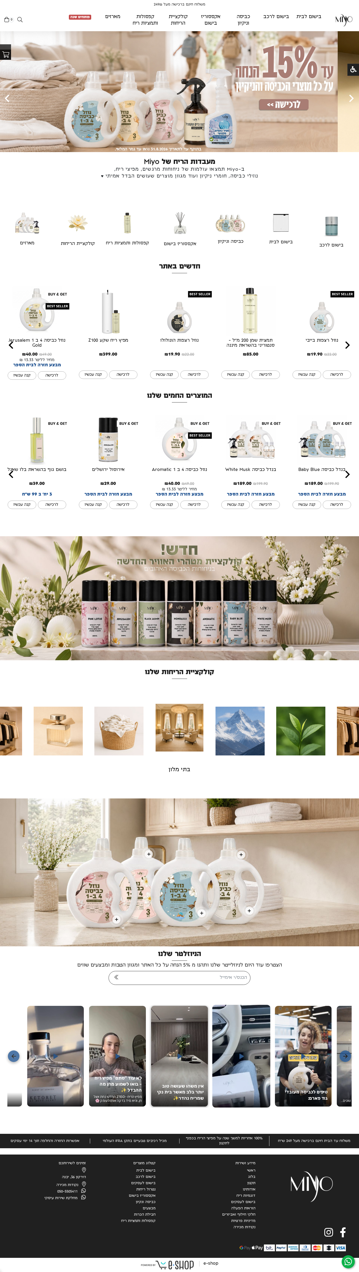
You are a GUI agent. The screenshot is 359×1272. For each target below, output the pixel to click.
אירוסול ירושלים (108, 470)
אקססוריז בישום (180, 244)
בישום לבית (281, 242)
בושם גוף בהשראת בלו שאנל (36, 470)
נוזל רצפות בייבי (322, 340)
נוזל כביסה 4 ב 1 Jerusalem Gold (36, 343)
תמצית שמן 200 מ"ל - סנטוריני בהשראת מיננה (251, 343)
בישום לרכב (331, 245)
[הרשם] (116, 978)
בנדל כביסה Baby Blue (322, 470)
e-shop (210, 1263)
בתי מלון (179, 770)
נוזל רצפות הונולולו (179, 340)
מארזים (27, 243)
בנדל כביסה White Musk (250, 470)
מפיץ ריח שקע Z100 (108, 340)
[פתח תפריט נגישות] (353, 69)
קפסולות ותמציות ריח (127, 243)
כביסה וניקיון (230, 241)
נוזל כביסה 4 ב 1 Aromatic (179, 470)
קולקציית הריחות (78, 243)
